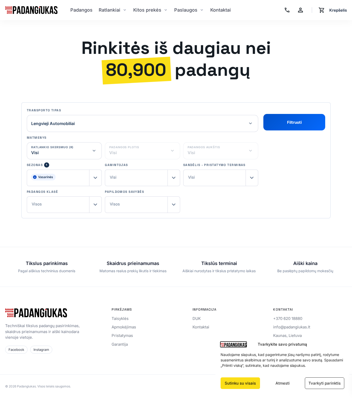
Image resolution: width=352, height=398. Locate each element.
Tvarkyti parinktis (324, 383)
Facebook (16, 349)
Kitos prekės (147, 10)
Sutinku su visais (240, 383)
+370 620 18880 (287, 318)
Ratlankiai (109, 10)
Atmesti (282, 383)
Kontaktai (220, 10)
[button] (64, 178)
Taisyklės (120, 318)
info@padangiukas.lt (291, 327)
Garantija (120, 344)
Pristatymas (122, 335)
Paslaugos (185, 10)
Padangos (81, 10)
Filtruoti (294, 122)
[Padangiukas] (31, 10)
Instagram (41, 349)
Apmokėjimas (124, 327)
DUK (196, 318)
